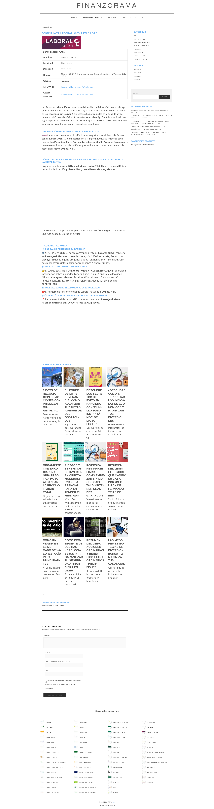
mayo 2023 (137, 79)
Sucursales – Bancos (92, 17)
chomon (48, 595)
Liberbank (150, 737)
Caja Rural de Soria (120, 722)
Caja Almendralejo (86, 772)
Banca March (50, 737)
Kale (113, 802)
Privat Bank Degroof (155, 757)
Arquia (48, 732)
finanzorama (107, 5)
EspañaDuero (118, 767)
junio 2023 (137, 76)
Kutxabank (151, 722)
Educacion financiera (142, 42)
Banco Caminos (51, 757)
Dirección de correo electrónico (57, 661)
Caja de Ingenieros (86, 777)
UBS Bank (150, 777)
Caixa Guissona (85, 762)
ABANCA (48, 722)
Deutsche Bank (118, 762)
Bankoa (82, 737)
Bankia (81, 727)
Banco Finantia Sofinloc (55, 767)
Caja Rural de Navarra (87, 792)
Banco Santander (52, 792)
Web (46, 671)
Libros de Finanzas (140, 59)
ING (114, 787)
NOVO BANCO (151, 742)
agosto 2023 (138, 69)
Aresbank (49, 727)
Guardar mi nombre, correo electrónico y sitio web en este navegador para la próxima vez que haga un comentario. (63, 684)
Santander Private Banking (157, 762)
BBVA (81, 747)
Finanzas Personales (141, 46)
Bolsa (136, 36)
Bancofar (83, 722)
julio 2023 (137, 73)
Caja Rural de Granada (87, 787)
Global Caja (117, 777)
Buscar (135, 93)
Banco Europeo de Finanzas (56, 762)
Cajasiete (116, 747)
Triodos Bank (152, 772)
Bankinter (83, 732)
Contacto (112, 17)
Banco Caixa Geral (52, 752)
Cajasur (116, 752)
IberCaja (116, 782)
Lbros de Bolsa (139, 56)
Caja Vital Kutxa (119, 737)
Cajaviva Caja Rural (120, 757)
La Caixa (150, 727)
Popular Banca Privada (155, 752)
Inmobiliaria (138, 52)
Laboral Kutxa (152, 732)
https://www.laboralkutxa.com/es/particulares (77, 87)
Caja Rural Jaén (119, 732)
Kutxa (115, 792)
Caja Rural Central (86, 782)
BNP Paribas (83, 757)
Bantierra (83, 742)
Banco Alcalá (51, 747)
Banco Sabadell (51, 787)
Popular (150, 747)
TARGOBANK (151, 767)
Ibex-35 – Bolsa (129, 17)
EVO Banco (117, 772)
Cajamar (116, 742)
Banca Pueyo (50, 742)
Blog (73, 17)
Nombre (48, 652)
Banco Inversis (51, 772)
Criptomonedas (139, 39)
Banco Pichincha (52, 782)
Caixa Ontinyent (85, 767)
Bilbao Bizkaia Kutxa (86, 752)
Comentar (46, 636)
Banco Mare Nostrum (54, 777)
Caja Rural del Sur (120, 727)
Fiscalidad (137, 49)
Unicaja (150, 782)
